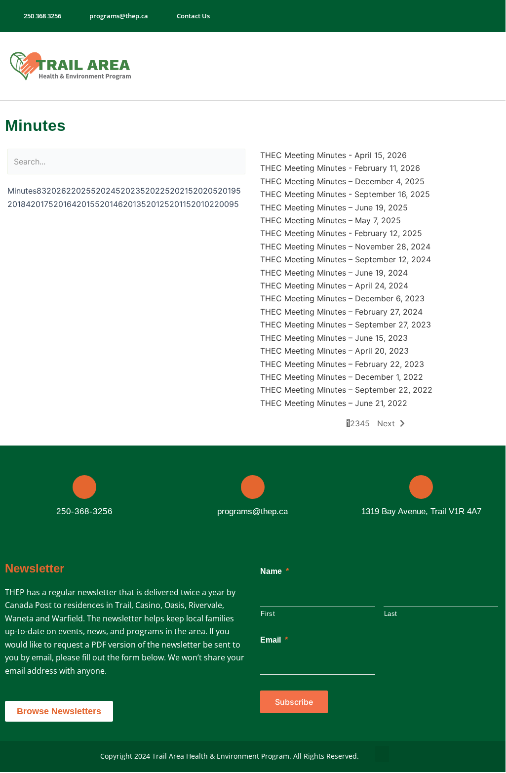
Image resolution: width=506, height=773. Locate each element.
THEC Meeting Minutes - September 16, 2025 (345, 194)
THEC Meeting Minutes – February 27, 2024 (341, 312)
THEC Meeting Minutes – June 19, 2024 (334, 273)
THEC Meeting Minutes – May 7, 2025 (330, 220)
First (268, 613)
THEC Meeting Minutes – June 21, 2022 (333, 403)
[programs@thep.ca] (253, 487)
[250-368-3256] (84, 487)
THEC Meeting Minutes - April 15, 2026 (333, 155)
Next (386, 423)
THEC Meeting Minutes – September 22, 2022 (346, 390)
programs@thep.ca (252, 511)
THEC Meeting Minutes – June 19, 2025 (334, 207)
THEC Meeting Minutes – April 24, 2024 (334, 285)
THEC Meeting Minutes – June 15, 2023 (334, 338)
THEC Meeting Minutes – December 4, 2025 (342, 181)
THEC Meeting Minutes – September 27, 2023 (345, 324)
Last (391, 613)
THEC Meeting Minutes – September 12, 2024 (345, 259)
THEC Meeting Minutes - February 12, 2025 (341, 233)
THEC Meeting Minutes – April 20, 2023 (334, 351)
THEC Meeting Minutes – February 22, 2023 (342, 364)
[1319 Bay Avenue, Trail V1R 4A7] (421, 487)
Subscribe (294, 702)
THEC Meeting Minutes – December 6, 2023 (342, 298)
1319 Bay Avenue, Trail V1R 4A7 (421, 511)
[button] (462, 66)
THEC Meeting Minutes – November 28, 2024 (345, 246)
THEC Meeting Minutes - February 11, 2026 (340, 168)
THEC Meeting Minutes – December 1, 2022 (341, 377)
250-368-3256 (84, 511)
